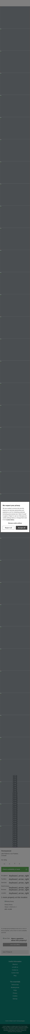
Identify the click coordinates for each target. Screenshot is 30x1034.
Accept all (21, 528)
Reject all (8, 528)
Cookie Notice (10, 519)
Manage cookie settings (15, 523)
